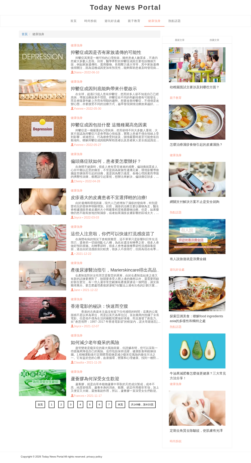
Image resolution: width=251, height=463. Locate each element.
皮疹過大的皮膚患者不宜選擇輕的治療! (109, 197)
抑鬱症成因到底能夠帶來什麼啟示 (104, 88)
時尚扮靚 (90, 20)
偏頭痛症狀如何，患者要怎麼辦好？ (106, 161)
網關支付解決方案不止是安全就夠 (194, 202)
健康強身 (154, 20)
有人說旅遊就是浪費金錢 (188, 259)
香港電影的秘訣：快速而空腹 (99, 306)
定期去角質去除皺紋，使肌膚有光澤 (196, 430)
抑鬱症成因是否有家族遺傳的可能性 (106, 52)
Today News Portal (53, 456)
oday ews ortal (125, 7)
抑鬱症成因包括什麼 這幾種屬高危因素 (109, 124)
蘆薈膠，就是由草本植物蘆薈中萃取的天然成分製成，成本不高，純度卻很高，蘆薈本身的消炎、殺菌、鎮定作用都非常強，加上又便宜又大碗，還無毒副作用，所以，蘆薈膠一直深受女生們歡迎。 (115, 387)
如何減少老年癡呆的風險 (95, 342)
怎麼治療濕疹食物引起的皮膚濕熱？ (196, 144)
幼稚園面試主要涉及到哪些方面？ (194, 87)
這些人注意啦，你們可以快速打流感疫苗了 (113, 233)
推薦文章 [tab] (214, 39)
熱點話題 (174, 20)
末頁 (120, 404)
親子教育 (134, 20)
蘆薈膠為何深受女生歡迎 (95, 378)
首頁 (73, 20)
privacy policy (94, 456)
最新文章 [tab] (179, 39)
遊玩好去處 (112, 20)
